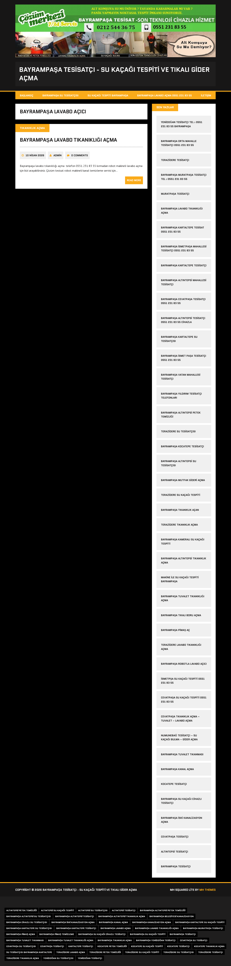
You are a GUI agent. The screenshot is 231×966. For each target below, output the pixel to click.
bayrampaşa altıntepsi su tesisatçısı (28, 916)
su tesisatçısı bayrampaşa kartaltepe (29, 952)
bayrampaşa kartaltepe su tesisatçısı (29, 928)
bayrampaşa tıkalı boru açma (181, 615)
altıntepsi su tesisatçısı (93, 910)
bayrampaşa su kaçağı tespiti (147, 934)
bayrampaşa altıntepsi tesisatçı (74, 916)
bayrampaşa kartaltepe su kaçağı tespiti (199, 922)
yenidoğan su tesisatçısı (58, 958)
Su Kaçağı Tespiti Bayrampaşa (108, 95)
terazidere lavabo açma (70, 952)
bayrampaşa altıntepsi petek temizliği (162, 910)
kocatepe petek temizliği (112, 946)
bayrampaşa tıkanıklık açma (115, 940)
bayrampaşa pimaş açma (20, 934)
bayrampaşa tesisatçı (176, 866)
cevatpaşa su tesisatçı (193, 940)
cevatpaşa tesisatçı (174, 836)
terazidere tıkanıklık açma (179, 524)
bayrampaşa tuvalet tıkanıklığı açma (70, 940)
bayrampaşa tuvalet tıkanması (182, 754)
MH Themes (207, 890)
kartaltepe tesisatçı (80, 946)
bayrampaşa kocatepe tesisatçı (182, 446)
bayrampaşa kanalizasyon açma (151, 922)
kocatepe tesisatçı (174, 784)
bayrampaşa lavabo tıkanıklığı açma (68, 139)
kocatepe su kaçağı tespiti (147, 946)
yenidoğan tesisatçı (90, 958)
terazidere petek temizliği (105, 952)
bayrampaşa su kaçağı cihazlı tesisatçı (102, 934)
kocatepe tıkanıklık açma (209, 946)
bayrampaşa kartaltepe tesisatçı (183, 265)
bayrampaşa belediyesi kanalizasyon (171, 916)
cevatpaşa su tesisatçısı (21, 946)
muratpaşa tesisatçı (175, 194)
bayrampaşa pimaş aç (175, 630)
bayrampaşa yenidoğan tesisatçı (156, 940)
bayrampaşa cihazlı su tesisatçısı (26, 922)
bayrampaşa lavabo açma (116, 928)
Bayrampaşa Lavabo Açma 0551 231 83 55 (164, 95)
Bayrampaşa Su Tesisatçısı (60, 95)
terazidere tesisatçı (175, 160)
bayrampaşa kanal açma (177, 769)
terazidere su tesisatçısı (178, 431)
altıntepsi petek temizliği (21, 910)
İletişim (206, 95)
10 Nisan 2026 (35, 155)
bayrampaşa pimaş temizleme (56, 934)
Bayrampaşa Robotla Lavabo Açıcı (184, 664)
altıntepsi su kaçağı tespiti (57, 910)
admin (57, 155)
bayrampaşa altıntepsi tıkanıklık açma (121, 916)
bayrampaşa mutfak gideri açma (183, 480)
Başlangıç (26, 95)
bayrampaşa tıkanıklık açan (180, 510)
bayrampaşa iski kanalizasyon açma (73, 922)
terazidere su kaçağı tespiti (180, 495)
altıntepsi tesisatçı (174, 851)
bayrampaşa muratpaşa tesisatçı (203, 928)
